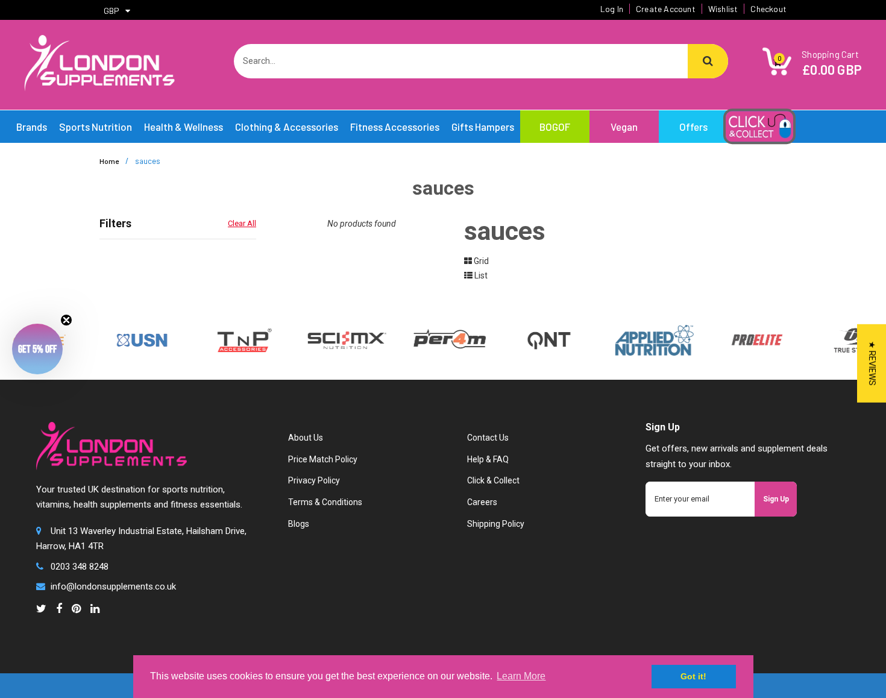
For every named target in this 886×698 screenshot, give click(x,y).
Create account (666, 9)
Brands (31, 127)
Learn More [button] (521, 676)
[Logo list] (336, 339)
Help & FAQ (488, 459)
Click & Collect (493, 480)
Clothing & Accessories (286, 127)
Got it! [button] (693, 676)
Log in (611, 9)
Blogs (298, 524)
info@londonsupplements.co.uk (113, 586)
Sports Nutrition (95, 127)
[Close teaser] (66, 320)
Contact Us (488, 437)
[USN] (131, 339)
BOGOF (554, 127)
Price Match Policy (322, 459)
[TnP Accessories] (234, 339)
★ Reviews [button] (872, 363)
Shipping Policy (495, 524)
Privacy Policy (314, 480)
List (480, 275)
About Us (305, 437)
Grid (480, 261)
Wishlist (723, 9)
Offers (693, 127)
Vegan (624, 127)
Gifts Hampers (482, 127)
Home (109, 161)
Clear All (242, 223)
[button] (37, 349)
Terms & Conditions (325, 502)
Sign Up (776, 499)
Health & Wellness (183, 127)
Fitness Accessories (394, 127)
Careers (482, 502)
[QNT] (538, 339)
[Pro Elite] (746, 339)
